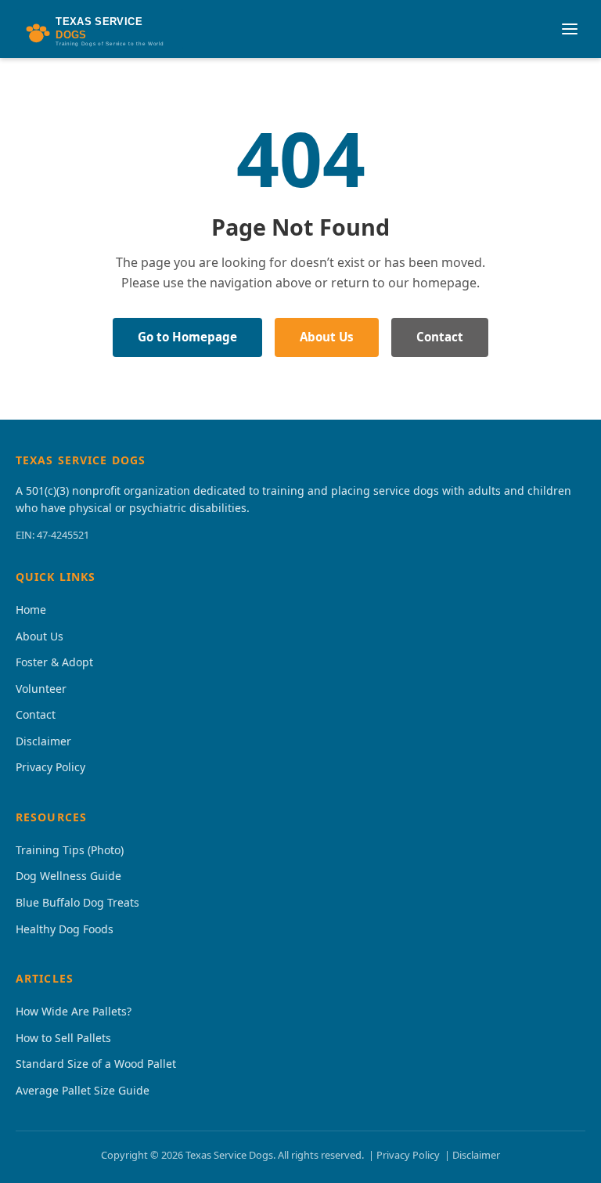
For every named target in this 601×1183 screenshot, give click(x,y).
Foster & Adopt (54, 662)
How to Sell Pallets (63, 1037)
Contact (439, 336)
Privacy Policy (50, 766)
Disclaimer (43, 741)
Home (31, 609)
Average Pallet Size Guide (82, 1090)
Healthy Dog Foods (64, 929)
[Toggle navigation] (569, 29)
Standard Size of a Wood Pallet (96, 1063)
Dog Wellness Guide (68, 875)
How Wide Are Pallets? (73, 1011)
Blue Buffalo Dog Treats (77, 902)
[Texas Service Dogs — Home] (99, 29)
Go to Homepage (187, 336)
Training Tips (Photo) (70, 849)
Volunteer (41, 688)
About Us (327, 336)
